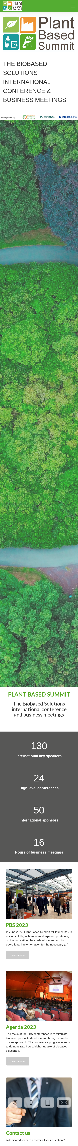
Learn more (18, 955)
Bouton (39, 725)
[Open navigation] (73, 6)
